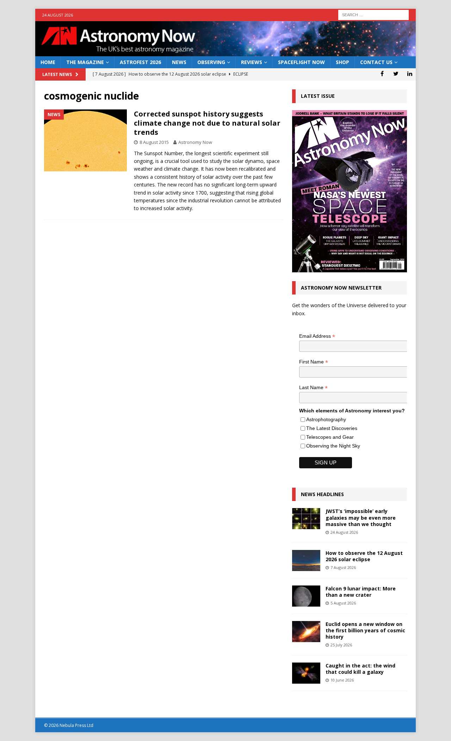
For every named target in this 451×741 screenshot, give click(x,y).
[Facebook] (382, 73)
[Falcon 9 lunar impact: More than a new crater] (306, 596)
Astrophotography (326, 419)
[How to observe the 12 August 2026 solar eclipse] (306, 560)
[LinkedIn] (409, 73)
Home (48, 62)
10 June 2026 (342, 680)
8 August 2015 (154, 142)
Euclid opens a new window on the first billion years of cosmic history (365, 630)
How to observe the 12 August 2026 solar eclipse (364, 556)
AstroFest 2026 (140, 62)
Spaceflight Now (301, 62)
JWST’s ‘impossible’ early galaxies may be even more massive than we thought (361, 517)
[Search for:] (373, 14)
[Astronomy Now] (225, 52)
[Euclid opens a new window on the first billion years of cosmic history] (306, 631)
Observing (211, 62)
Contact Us (376, 62)
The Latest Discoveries (331, 428)
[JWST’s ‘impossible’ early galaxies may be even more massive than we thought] (306, 518)
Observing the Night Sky (333, 446)
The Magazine (85, 62)
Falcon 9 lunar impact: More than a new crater (361, 591)
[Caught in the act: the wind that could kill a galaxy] (306, 673)
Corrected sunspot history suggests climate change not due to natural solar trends (207, 123)
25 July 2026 (341, 644)
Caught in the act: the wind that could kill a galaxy (360, 668)
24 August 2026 (344, 532)
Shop (342, 62)
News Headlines (322, 494)
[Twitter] (396, 73)
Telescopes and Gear (330, 437)
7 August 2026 (343, 567)
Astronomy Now (195, 142)
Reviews (251, 62)
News (179, 62)
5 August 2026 (343, 603)
